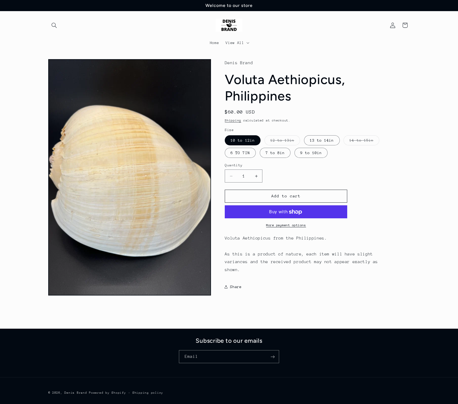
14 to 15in (364, 141)
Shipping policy (148, 392)
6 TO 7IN (240, 153)
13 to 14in (322, 140)
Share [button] (235, 287)
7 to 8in (275, 153)
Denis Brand (75, 392)
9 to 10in (311, 153)
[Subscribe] (273, 356)
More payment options (286, 225)
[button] (54, 25)
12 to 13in (285, 141)
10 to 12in (243, 140)
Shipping (233, 120)
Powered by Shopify (107, 392)
